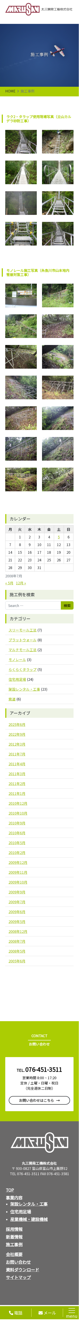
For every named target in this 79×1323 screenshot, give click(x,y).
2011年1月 (17, 793)
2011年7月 (17, 754)
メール (49, 1313)
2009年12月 (18, 862)
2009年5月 (17, 921)
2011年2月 (17, 783)
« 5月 (9, 582)
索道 (12, 699)
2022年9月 (17, 734)
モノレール (17, 659)
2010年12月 (18, 803)
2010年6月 (17, 832)
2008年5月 (17, 951)
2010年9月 (17, 823)
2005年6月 (17, 961)
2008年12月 (18, 931)
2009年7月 (17, 901)
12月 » (21, 582)
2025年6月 (17, 724)
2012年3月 (17, 744)
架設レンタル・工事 (24, 689)
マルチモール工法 (23, 649)
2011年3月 (17, 773)
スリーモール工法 (23, 630)
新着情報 (14, 1237)
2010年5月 (17, 842)
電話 (17, 1313)
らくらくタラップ (23, 669)
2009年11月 (18, 872)
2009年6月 (17, 911)
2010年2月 (17, 852)
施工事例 (14, 1244)
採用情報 (14, 1229)
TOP (10, 1190)
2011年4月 (17, 763)
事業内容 (14, 1197)
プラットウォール (23, 639)
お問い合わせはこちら (36, 1100)
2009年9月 (17, 892)
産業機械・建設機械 (29, 1219)
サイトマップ (18, 1277)
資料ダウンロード (22, 1269)
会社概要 (14, 1254)
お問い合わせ (18, 1262)
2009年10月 (18, 882)
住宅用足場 (17, 679)
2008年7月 (17, 941)
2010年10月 (18, 813)
